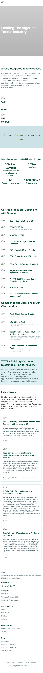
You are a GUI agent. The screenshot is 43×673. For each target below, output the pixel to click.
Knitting (4, 619)
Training (4, 632)
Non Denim (5, 613)
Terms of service (30, 662)
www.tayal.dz (6, 651)
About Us (4, 594)
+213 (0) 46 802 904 (8, 644)
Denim (3, 609)
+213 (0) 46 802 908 (8, 647)
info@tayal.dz (6, 641)
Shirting (4, 616)
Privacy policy (10, 662)
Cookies (19, 662)
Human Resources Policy (10, 628)
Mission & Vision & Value (10, 600)
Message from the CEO (9, 597)
